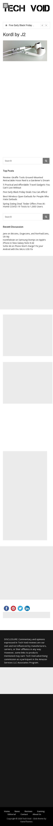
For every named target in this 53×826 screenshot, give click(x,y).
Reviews (28, 811)
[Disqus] (26, 110)
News (17, 811)
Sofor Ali (7, 246)
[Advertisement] (26, 282)
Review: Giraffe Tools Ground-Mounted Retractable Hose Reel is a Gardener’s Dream (26, 179)
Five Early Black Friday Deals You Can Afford (25, 192)
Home (7, 811)
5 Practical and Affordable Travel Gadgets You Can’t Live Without (26, 186)
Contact (24, 814)
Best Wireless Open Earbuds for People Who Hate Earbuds (26, 198)
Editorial (12, 814)
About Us (37, 814)
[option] (28, 25)
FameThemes (26, 821)
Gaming (41, 811)
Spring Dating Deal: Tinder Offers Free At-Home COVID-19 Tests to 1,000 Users (24, 205)
